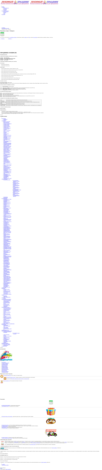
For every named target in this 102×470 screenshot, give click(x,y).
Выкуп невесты (4, 427)
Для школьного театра (5, 372)
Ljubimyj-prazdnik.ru (44, 462)
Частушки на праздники (5, 369)
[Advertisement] (24, 21)
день (29, 37)
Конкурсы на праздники (5, 371)
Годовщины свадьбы (5, 425)
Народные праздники (5, 368)
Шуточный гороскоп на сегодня (11, 377)
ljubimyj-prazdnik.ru (8, 469)
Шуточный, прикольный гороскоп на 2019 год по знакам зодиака (20, 378)
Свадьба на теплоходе (5, 437)
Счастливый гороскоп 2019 (7, 375)
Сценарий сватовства (5, 426)
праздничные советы (33, 444)
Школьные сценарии (5, 366)
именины (25, 37)
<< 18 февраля (2, 38)
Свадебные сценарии (5, 364)
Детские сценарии (4, 365)
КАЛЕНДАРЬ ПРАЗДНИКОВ (6, 405)
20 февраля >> (10, 38)
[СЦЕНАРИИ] (6, 360)
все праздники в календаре (13, 37)
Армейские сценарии (5, 367)
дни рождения (35, 37)
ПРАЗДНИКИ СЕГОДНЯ (5, 28)
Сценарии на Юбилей (5, 363)
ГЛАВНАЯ (3, 27)
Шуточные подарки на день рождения (7, 416)
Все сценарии (4, 362)
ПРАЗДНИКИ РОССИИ (5, 406)
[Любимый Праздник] (29, 4)
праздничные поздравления (36, 442)
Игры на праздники (4, 370)
